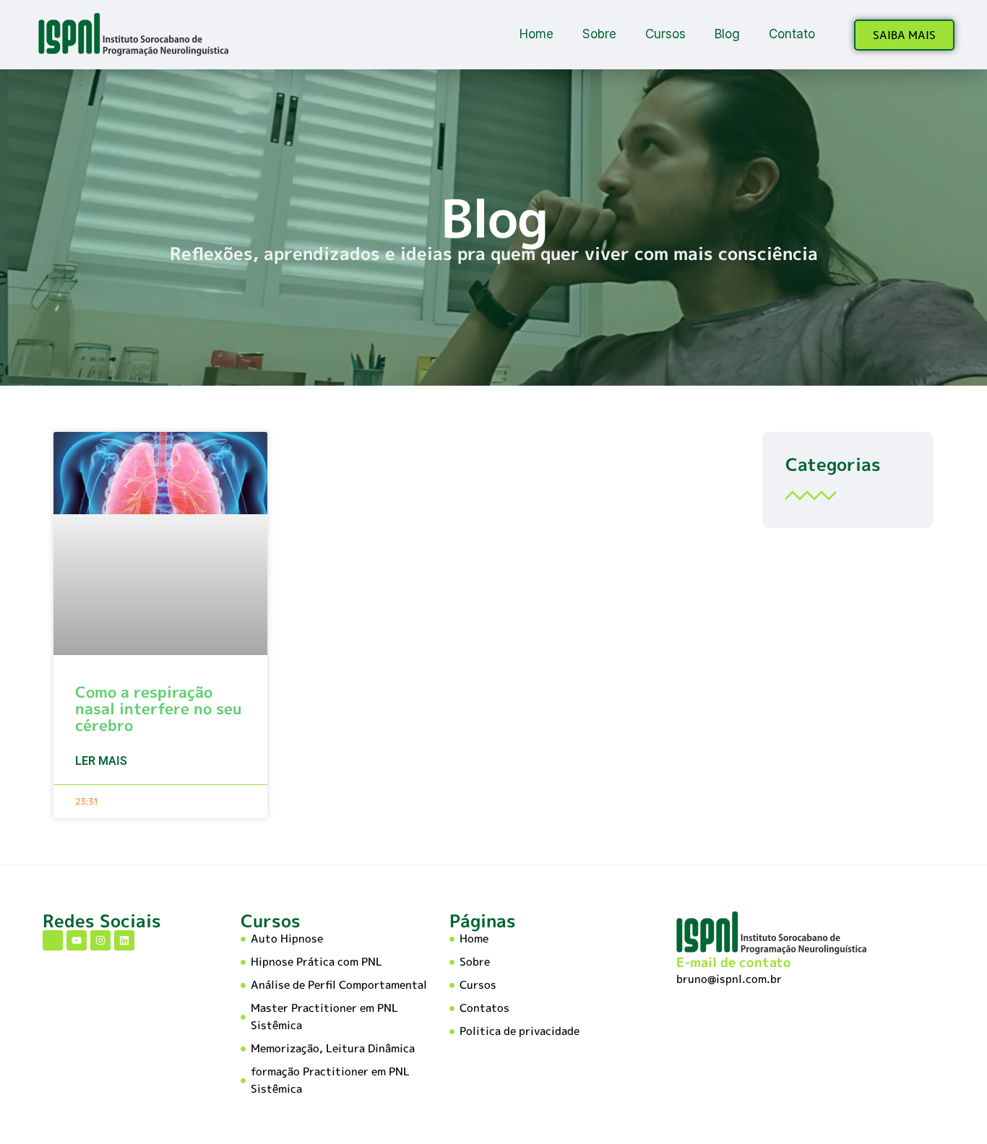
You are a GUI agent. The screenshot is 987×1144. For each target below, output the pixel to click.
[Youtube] (76, 940)
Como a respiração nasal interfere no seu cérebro (158, 708)
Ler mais (101, 761)
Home (536, 34)
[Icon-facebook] (53, 940)
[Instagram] (100, 940)
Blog (727, 34)
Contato (792, 34)
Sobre (599, 34)
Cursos (665, 34)
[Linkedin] (124, 940)
